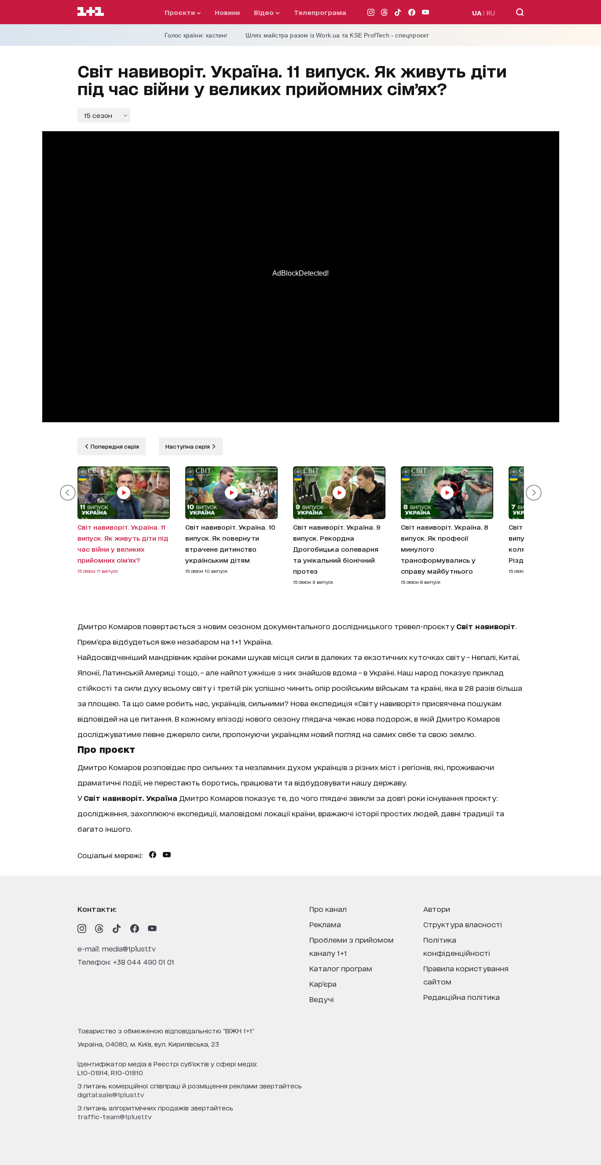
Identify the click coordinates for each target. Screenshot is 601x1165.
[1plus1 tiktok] (117, 928)
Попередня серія (114, 446)
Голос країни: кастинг (196, 35)
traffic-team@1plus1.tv (114, 1116)
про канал (328, 908)
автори (436, 908)
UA (477, 12)
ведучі (321, 999)
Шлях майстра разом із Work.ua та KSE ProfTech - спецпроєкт (337, 35)
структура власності (462, 924)
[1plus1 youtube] (152, 928)
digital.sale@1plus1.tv (110, 1094)
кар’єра (323, 983)
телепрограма (320, 12)
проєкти (181, 12)
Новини (227, 12)
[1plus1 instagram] (81, 928)
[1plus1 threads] (99, 928)
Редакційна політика (461, 996)
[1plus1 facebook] (134, 928)
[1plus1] (90, 12)
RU (491, 12)
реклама (325, 924)
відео (264, 12)
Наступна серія (188, 446)
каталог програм (340, 968)
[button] (68, 493)
